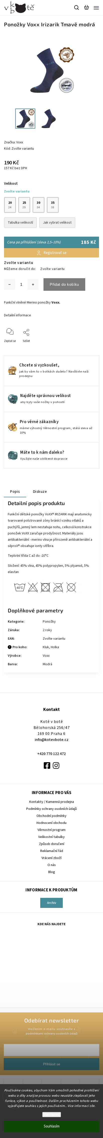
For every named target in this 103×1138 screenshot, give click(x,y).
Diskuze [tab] (40, 491)
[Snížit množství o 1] (9, 284)
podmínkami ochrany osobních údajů (52, 1033)
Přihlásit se (51, 1064)
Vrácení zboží (52, 858)
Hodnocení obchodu (51, 822)
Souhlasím (52, 1126)
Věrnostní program (52, 829)
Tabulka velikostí (20, 222)
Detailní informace (17, 315)
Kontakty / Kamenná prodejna (51, 801)
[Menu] (96, 8)
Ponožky (49, 621)
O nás (52, 865)
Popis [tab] (15, 491)
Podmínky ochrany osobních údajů (51, 808)
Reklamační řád (51, 851)
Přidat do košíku (64, 284)
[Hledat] (76, 8)
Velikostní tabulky (51, 836)
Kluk (46, 647)
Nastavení (51, 1114)
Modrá (47, 664)
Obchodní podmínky (51, 815)
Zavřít (87, 348)
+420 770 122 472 (51, 753)
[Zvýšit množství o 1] (33, 284)
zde (92, 1106)
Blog (51, 872)
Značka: (13, 142)
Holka (55, 647)
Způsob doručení (51, 843)
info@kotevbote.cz (51, 739)
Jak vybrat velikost (57, 222)
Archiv (51, 902)
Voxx (46, 655)
